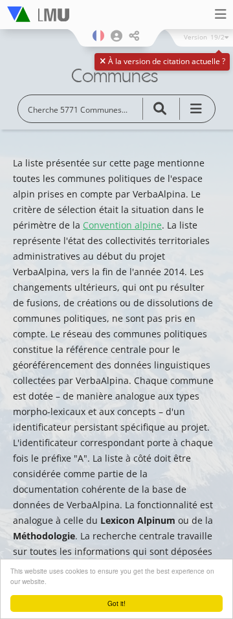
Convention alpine (122, 225)
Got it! (116, 603)
